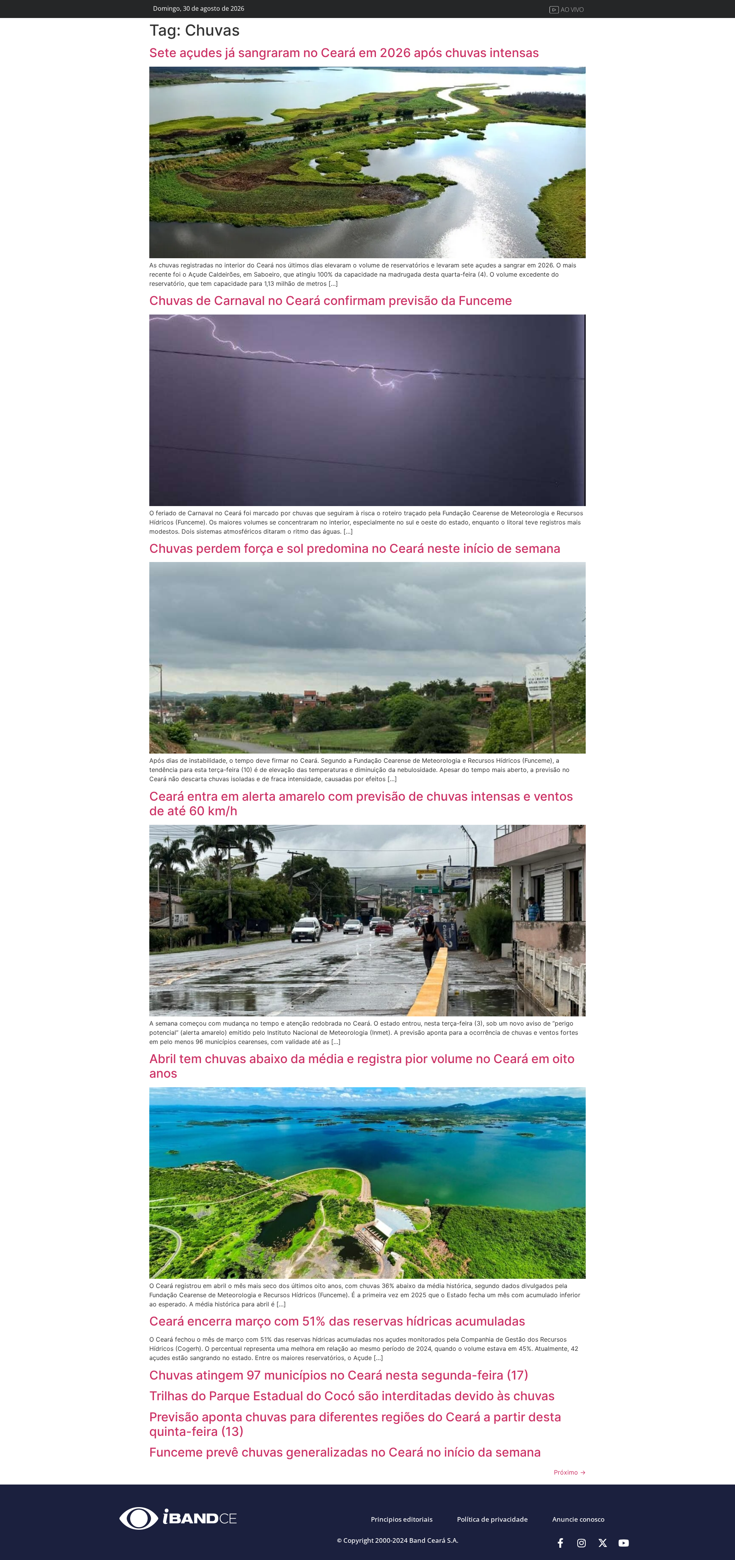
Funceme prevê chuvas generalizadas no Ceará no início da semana (345, 1452)
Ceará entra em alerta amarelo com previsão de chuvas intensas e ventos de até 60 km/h (361, 803)
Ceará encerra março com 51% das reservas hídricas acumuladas (337, 1321)
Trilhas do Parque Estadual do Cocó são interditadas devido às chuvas (352, 1395)
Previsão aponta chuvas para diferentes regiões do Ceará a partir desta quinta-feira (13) (355, 1424)
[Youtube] (623, 1543)
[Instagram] (581, 1543)
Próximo (570, 1472)
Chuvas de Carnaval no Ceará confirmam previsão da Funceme (330, 300)
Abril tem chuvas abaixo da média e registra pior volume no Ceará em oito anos (362, 1066)
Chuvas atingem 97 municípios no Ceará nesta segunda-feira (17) (339, 1375)
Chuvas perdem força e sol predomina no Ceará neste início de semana (354, 548)
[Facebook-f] (560, 1543)
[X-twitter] (602, 1543)
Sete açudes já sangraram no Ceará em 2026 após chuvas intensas (344, 52)
